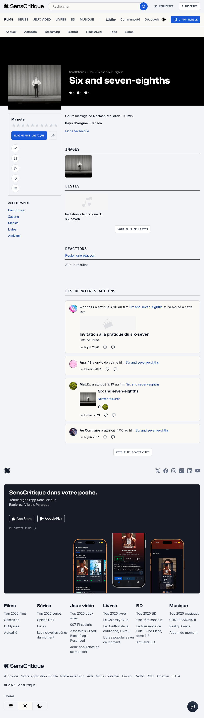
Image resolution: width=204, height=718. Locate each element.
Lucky (41, 626)
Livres (110, 605)
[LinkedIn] (189, 472)
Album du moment (183, 633)
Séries (44, 605)
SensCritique (76, 72)
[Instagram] (173, 472)
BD (139, 605)
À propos (11, 676)
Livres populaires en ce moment (118, 639)
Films (90, 72)
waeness (87, 307)
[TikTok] (181, 472)
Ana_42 (85, 362)
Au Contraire (90, 430)
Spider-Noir (46, 620)
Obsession (12, 620)
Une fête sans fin (149, 620)
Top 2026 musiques (184, 613)
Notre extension (72, 676)
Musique (178, 605)
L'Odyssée (11, 626)
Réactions (76, 248)
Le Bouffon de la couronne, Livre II (116, 628)
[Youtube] (197, 472)
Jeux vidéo (82, 605)
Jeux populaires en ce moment (84, 649)
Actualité (10, 633)
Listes (72, 185)
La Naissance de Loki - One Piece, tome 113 (149, 631)
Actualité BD (145, 642)
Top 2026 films (15, 613)
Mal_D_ (85, 384)
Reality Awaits (179, 626)
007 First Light (81, 625)
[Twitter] (157, 472)
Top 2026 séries (49, 613)
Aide (90, 676)
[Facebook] (165, 472)
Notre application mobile (39, 676)
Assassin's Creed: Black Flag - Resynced (83, 635)
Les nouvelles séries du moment (52, 635)
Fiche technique (77, 131)
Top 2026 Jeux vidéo (81, 615)
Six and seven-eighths (110, 72)
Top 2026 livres (115, 613)
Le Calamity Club (115, 620)
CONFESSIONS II (182, 620)
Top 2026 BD (146, 613)
